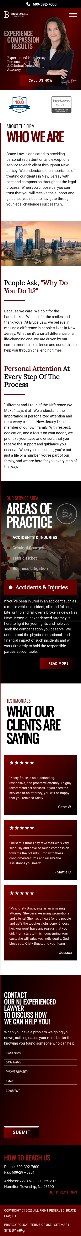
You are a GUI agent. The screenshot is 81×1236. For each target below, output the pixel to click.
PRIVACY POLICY (16, 1225)
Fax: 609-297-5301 (19, 1172)
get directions (62, 1192)
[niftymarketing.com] (21, 1230)
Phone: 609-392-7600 (21, 1167)
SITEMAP (60, 1225)
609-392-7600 (44, 4)
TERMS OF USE (41, 1225)
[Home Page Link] (16, 19)
